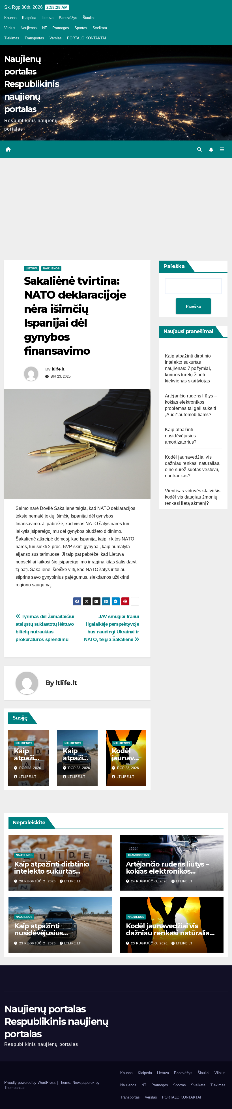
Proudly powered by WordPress (30, 1082)
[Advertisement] (116, 200)
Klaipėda (29, 18)
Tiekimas (11, 38)
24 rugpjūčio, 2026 (150, 881)
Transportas (34, 38)
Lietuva (47, 18)
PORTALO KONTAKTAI (86, 38)
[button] (199, 149)
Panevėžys (68, 18)
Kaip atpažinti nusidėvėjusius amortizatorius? (181, 435)
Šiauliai (88, 18)
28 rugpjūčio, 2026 (38, 881)
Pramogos (60, 28)
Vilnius (9, 28)
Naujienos (29, 28)
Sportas (80, 28)
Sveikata (100, 28)
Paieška (174, 266)
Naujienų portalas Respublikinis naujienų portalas (31, 84)
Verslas (56, 38)
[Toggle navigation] (222, 149)
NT (44, 28)
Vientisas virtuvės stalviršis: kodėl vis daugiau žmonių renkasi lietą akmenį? (193, 497)
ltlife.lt (58, 369)
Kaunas (10, 18)
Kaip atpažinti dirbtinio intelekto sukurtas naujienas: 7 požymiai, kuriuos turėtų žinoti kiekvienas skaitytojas (188, 368)
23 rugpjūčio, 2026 (38, 943)
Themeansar (14, 1087)
